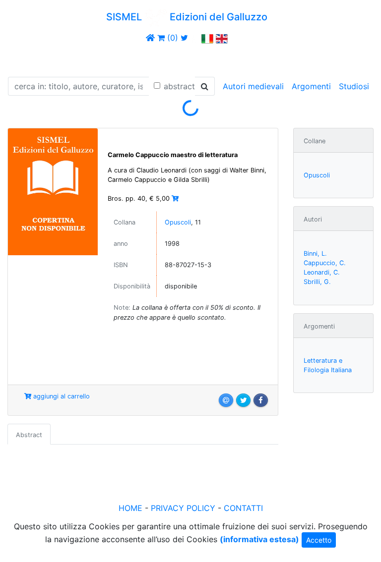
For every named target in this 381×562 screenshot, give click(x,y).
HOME (130, 508)
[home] (150, 38)
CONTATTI (243, 508)
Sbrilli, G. (317, 281)
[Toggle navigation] (22, 58)
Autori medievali (253, 86)
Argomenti (311, 86)
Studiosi (354, 86)
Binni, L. (315, 253)
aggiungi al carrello (60, 396)
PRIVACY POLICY (183, 508)
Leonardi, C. (322, 272)
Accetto (318, 540)
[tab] (29, 434)
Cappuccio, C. (325, 263)
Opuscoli (178, 222)
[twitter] (184, 38)
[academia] (194, 38)
